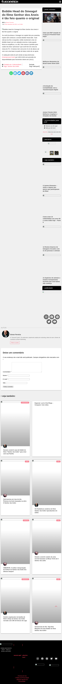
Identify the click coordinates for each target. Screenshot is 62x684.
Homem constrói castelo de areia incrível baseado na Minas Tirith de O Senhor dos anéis (47, 558)
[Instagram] (46, 316)
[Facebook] (51, 316)
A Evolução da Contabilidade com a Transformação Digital (50, 87)
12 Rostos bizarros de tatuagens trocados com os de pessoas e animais (51, 248)
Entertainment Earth (8, 57)
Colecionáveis (16, 64)
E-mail (5, 379)
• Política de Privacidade (22, 677)
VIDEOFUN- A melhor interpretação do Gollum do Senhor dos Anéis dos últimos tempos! (14, 569)
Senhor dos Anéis (13, 66)
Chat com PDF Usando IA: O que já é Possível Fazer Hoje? (52, 34)
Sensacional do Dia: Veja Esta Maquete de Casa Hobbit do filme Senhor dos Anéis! (45, 628)
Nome (5, 375)
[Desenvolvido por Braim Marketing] (54, 665)
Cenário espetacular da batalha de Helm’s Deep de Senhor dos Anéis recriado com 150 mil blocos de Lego (15, 618)
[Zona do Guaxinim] (57, 153)
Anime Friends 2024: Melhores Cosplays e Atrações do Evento (50, 114)
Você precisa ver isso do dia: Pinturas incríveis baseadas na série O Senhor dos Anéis (14, 501)
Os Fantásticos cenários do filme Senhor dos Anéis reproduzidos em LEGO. (46, 510)
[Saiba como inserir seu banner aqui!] (47, 153)
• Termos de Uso (22, 676)
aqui (52, 134)
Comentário (7, 372)
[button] (11, 73)
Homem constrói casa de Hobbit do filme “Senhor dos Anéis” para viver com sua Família (14, 451)
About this (45, 132)
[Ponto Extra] (52, 153)
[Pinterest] (57, 316)
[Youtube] (54, 321)
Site (4, 383)
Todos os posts (15, 342)
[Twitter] (49, 321)
